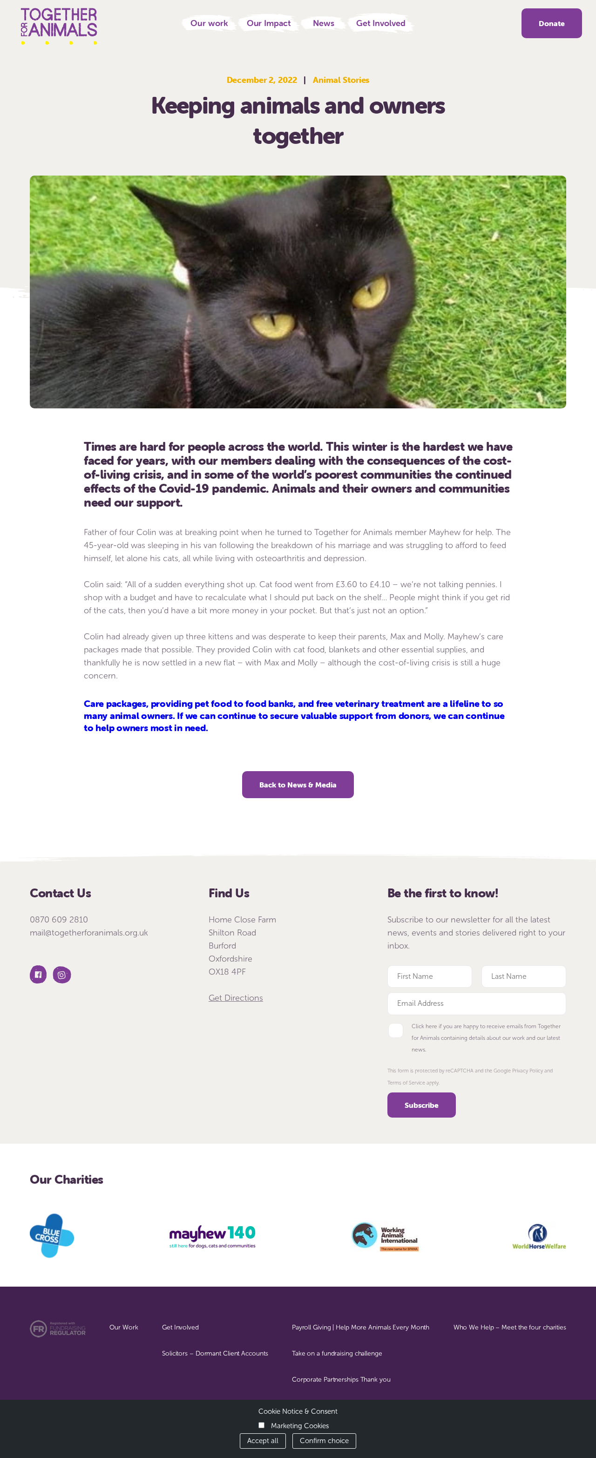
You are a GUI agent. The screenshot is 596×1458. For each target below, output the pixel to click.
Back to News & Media (298, 784)
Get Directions (236, 998)
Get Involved (381, 23)
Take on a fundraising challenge (337, 1353)
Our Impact (269, 23)
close (585, 8)
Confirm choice (324, 1440)
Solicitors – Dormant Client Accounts (215, 1353)
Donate (552, 23)
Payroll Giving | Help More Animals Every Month (360, 1327)
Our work (209, 23)
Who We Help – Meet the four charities (510, 1327)
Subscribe (422, 1105)
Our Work (123, 1327)
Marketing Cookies (300, 1426)
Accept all (262, 1440)
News (323, 23)
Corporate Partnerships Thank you (341, 1379)
